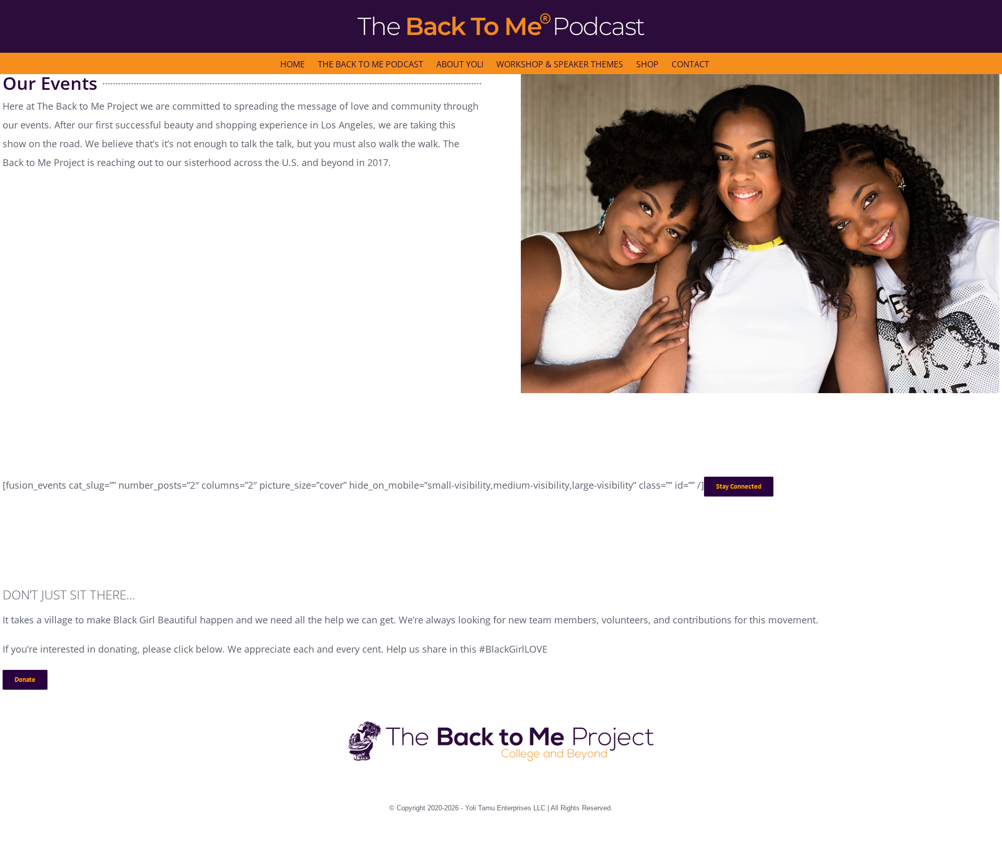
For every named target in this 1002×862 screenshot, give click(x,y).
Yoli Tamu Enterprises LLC (505, 808)
